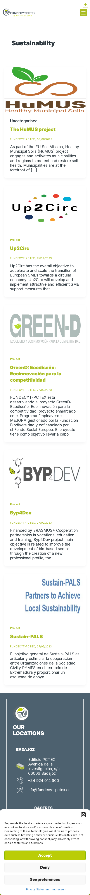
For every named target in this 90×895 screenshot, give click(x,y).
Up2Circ (19, 248)
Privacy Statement (38, 889)
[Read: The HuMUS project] (45, 89)
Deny (45, 867)
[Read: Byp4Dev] (45, 472)
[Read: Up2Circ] (45, 208)
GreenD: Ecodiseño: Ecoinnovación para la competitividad (35, 374)
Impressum (59, 889)
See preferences (45, 879)
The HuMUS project (32, 129)
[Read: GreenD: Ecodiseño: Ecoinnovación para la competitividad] (45, 327)
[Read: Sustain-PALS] (45, 596)
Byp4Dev (20, 513)
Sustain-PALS (26, 636)
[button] (83, 815)
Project (15, 239)
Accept (45, 855)
